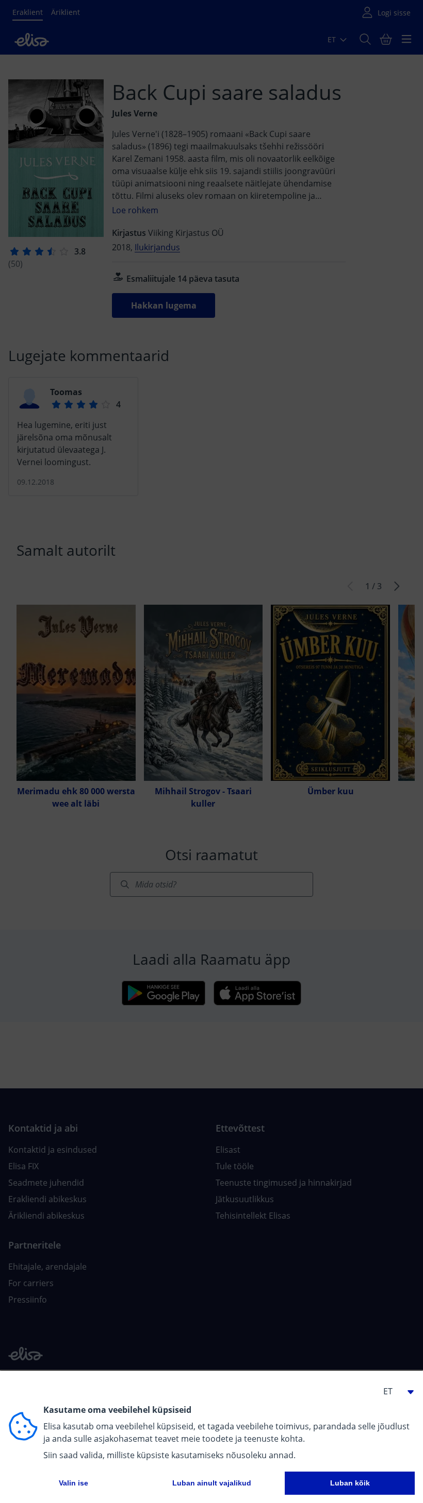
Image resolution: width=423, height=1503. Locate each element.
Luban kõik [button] (350, 1483)
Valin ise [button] (73, 1483)
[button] (394, 1391)
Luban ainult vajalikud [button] (211, 1483)
